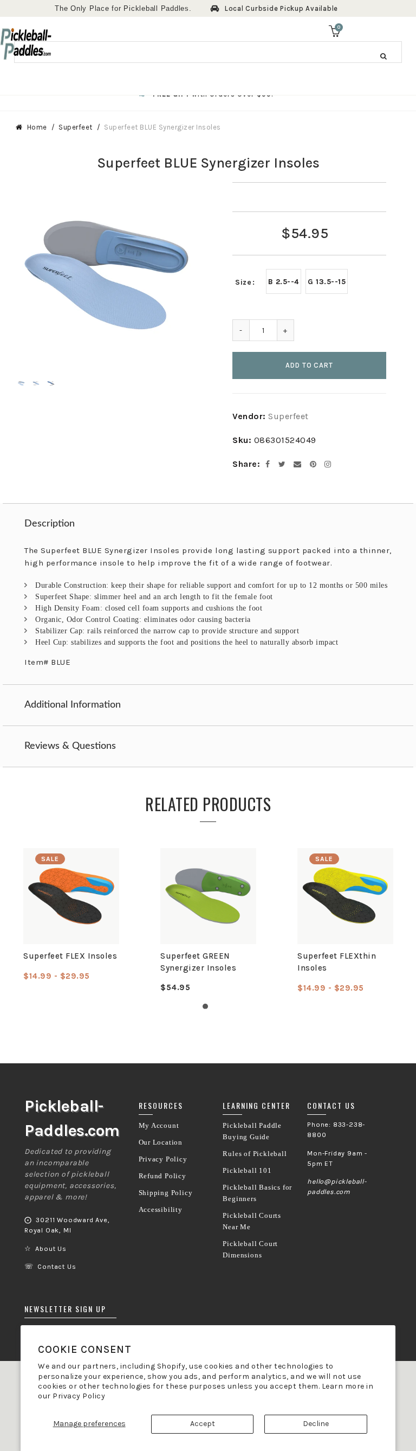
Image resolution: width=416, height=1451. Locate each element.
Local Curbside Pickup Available (281, 8)
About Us (50, 1249)
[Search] (383, 56)
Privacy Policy (79, 1396)
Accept (202, 1423)
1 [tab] (208, 1009)
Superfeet (75, 127)
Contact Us (56, 1266)
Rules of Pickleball (255, 1154)
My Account (159, 1125)
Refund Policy (162, 1176)
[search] (208, 52)
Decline (316, 1423)
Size (243, 282)
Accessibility (161, 1210)
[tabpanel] (71, 915)
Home (37, 127)
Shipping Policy (166, 1193)
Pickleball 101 (247, 1170)
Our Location (161, 1142)
